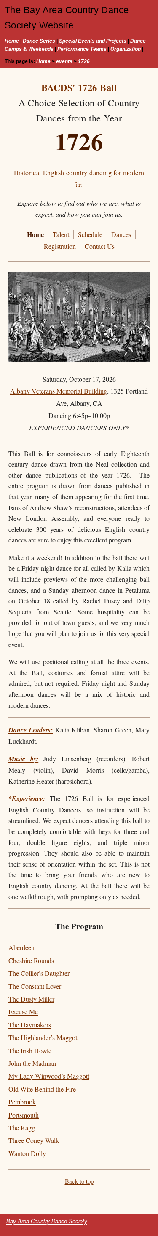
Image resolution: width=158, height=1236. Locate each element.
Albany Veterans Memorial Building (58, 390)
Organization (125, 49)
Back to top (79, 1181)
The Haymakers (29, 1024)
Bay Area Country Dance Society (46, 1221)
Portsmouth (23, 1114)
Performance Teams (82, 49)
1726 (84, 61)
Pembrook (22, 1101)
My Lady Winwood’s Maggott (48, 1075)
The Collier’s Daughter (39, 973)
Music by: (23, 758)
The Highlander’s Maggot (42, 1037)
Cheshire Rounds (31, 960)
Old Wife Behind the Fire (42, 1089)
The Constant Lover (34, 986)
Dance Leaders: (30, 730)
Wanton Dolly (27, 1153)
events (64, 61)
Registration (60, 246)
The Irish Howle (29, 1050)
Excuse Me (23, 1011)
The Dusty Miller (31, 998)
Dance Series (39, 41)
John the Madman (32, 1063)
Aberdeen (21, 947)
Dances (121, 234)
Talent (61, 234)
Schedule (90, 234)
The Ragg (21, 1127)
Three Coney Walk (33, 1140)
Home (12, 41)
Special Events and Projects (92, 41)
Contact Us (100, 246)
